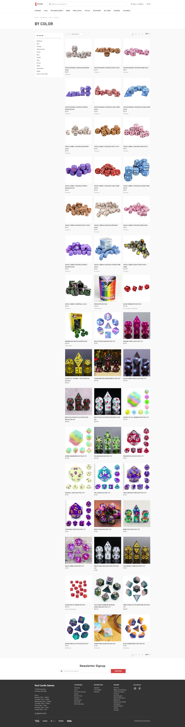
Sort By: (68, 34)
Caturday (38, 10)
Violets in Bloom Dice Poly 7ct (104, 341)
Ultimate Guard (118, 706)
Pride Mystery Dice (100, 304)
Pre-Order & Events (57, 10)
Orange (39, 46)
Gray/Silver (40, 68)
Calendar (117, 10)
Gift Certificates (79, 704)
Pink (38, 60)
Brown (39, 63)
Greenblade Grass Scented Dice (76, 341)
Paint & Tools (77, 10)
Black (38, 66)
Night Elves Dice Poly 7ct (102, 529)
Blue (38, 55)
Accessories (97, 10)
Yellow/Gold (40, 49)
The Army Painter (119, 692)
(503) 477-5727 (41, 713)
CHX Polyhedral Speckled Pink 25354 (135, 68)
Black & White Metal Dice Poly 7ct (134, 378)
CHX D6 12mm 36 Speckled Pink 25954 (135, 225)
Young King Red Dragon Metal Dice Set (107, 378)
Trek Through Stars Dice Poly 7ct (134, 493)
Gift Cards (107, 10)
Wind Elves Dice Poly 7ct (131, 529)
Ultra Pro (116, 688)
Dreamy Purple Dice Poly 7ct (133, 341)
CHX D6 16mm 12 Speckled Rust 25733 (106, 146)
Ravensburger (118, 696)
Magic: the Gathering (120, 690)
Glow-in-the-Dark (42, 74)
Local (46, 10)
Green (38, 52)
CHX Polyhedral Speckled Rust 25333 (107, 68)
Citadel (116, 708)
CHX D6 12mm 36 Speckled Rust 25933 (77, 225)
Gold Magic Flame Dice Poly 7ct (134, 566)
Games (68, 10)
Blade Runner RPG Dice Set (132, 304)
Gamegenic (117, 704)
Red (38, 44)
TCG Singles (126, 10)
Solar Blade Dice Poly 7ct (103, 456)
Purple (39, 57)
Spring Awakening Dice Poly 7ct (76, 456)
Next (147, 33)
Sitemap (96, 692)
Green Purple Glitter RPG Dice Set (76, 644)
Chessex (116, 694)
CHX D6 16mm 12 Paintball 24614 (76, 304)
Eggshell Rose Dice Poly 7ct (75, 493)
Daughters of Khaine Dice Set (75, 605)
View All (116, 710)
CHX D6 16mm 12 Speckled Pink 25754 (135, 146)
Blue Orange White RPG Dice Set (134, 644)
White (38, 71)
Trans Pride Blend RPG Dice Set (104, 644)
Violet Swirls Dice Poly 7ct (74, 566)
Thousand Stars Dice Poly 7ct (75, 529)
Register (140, 4)
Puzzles (87, 10)
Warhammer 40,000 (120, 702)
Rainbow (39, 41)
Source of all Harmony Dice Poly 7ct (136, 417)
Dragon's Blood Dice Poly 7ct (133, 456)
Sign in (134, 4)
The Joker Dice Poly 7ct (102, 493)
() (149, 4)
